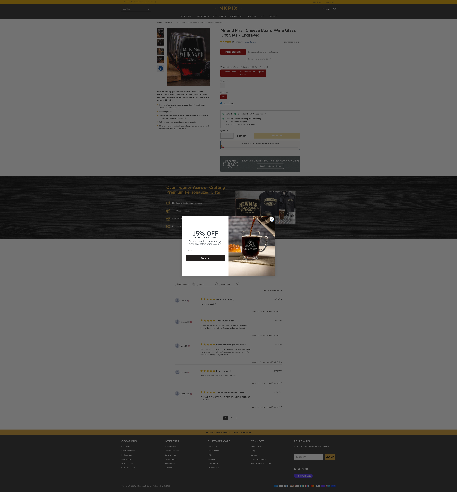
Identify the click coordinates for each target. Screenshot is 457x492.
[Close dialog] (272, 219)
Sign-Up (205, 258)
